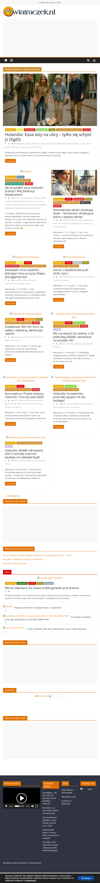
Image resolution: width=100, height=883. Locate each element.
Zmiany (57, 329)
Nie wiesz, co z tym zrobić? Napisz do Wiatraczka (51, 810)
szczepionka (16, 407)
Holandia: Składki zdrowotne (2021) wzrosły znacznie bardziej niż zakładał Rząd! (24, 453)
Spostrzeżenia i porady (14, 184)
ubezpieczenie (39, 460)
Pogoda (20, 177)
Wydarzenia (85, 202)
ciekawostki (85, 277)
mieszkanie (65, 280)
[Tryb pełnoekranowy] (36, 806)
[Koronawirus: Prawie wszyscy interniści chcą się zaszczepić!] (26, 377)
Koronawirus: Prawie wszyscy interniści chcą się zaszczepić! (24, 395)
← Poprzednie (12, 495)
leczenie (40, 337)
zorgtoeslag (37, 147)
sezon (68, 407)
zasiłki (29, 147)
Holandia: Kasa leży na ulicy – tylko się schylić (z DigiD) (48, 137)
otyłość (7, 340)
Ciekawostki (22, 583)
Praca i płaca (41, 130)
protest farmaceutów (60, 223)
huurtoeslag (50, 144)
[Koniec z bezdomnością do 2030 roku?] (74, 257)
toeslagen (22, 147)
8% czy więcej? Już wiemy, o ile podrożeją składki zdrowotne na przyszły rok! (73, 336)
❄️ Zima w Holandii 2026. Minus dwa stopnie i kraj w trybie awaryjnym (56, 629)
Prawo (52, 130)
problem (61, 407)
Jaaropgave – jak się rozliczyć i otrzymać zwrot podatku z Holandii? (50, 798)
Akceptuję (85, 878)
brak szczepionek (73, 404)
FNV (72, 220)
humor (31, 201)
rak (12, 340)
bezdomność (75, 277)
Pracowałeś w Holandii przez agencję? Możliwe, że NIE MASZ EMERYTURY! (48, 618)
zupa (38, 208)
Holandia (8, 201)
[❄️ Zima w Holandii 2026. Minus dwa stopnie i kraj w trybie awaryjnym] (13, 627)
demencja (24, 337)
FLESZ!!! (68, 199)
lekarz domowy (10, 404)
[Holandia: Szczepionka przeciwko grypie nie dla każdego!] (74, 377)
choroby (24, 198)
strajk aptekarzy (75, 223)
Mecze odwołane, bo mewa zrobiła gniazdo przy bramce (42, 588)
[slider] (19, 806)
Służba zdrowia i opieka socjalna (69, 130)
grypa (30, 198)
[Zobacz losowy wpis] (94, 60)
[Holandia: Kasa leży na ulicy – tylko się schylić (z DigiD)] (50, 75)
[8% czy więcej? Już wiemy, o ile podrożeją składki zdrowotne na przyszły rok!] (74, 313)
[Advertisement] (50, 37)
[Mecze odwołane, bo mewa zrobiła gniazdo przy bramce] (50, 578)
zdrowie (33, 208)
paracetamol (30, 204)
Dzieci (20, 130)
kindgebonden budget (63, 144)
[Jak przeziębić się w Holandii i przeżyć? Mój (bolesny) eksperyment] (25, 171)
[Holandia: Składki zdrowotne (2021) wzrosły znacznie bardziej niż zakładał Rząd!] (25, 437)
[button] (21, 798)
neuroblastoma (10, 283)
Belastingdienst (19, 144)
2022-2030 (66, 277)
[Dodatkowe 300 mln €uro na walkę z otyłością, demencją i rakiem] (26, 313)
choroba (17, 337)
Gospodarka (29, 130)
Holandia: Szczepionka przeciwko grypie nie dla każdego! (69, 396)
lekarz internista (23, 404)
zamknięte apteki (59, 227)
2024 (64, 220)
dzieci (21, 280)
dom (92, 277)
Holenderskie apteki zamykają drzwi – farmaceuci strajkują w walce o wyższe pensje (73, 213)
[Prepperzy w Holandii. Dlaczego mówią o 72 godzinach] (8, 606)
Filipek (26, 280)
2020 (64, 404)
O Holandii (30, 319)
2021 (16, 400)
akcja (16, 280)
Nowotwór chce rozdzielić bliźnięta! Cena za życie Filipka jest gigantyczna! (25, 273)
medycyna (8, 204)
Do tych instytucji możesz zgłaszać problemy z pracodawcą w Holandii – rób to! (37, 555)
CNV (68, 220)
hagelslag (36, 198)
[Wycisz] (32, 806)
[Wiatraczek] (6, 60)
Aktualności (10, 130)
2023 (64, 344)
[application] (21, 798)
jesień (55, 407)
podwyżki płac (87, 220)
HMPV (43, 198)
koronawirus (39, 201)
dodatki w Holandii (38, 144)
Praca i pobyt (79, 323)
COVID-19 (22, 400)
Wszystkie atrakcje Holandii (15, 563)
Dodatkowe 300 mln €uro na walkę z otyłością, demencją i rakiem (24, 330)
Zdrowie (87, 130)
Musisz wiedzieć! (12, 266)
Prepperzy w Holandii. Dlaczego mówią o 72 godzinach (38, 607)
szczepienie (75, 407)
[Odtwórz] (6, 806)
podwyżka (78, 344)
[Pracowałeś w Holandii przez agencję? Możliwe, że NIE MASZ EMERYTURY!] (36, 616)
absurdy (17, 198)
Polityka (77, 262)
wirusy (26, 208)
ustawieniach (31, 880)
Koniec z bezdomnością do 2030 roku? (70, 271)
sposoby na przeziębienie (14, 208)
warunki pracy (87, 223)
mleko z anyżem (19, 204)
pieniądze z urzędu (79, 144)
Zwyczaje (49, 583)
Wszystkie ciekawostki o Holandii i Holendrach (23, 559)
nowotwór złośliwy (23, 283)
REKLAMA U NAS (69, 797)
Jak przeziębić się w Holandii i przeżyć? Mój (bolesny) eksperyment (24, 191)
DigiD (28, 144)
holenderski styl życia (20, 201)
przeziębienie (41, 204)
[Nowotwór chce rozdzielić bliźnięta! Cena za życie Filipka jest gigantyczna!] (25, 257)
